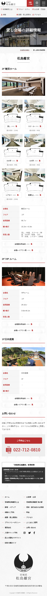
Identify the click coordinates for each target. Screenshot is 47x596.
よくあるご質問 (31, 522)
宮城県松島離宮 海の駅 (34, 502)
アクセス (37, 15)
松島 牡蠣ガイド (10, 543)
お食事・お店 (31, 497)
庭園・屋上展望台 (24, 15)
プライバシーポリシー (12, 522)
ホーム (7, 497)
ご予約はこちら (23, 441)
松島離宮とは (7, 9)
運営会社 (8, 527)
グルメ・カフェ (24, 9)
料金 (28, 512)
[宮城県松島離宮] (8, 3)
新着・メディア (10, 507)
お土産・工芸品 (39, 9)
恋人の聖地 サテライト (13, 538)
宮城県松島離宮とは (12, 502)
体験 (4, 15)
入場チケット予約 (11, 533)
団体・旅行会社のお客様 (35, 507)
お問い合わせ (31, 527)
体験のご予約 (9, 512)
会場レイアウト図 (22, 250)
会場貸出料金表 (22, 244)
